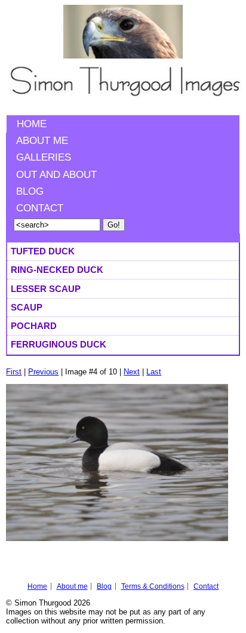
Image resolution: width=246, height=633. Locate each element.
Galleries (43, 157)
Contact (39, 208)
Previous (43, 371)
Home (32, 124)
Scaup (26, 307)
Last (153, 371)
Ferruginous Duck (58, 344)
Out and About (56, 174)
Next (132, 371)
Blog (30, 191)
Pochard (34, 326)
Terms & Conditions (152, 586)
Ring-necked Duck (57, 270)
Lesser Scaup (46, 289)
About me (42, 140)
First (13, 371)
